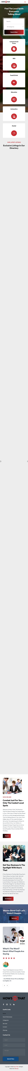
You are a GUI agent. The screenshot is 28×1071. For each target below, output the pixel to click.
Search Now (14, 32)
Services (5, 1023)
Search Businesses (7, 1017)
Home (4, 1013)
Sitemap (5, 1030)
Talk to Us (14, 918)
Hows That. (16, 1066)
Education (14, 92)
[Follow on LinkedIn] (13, 1004)
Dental (14, 126)
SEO (14, 58)
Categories (6, 1020)
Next (7, 985)
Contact (5, 1027)
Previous (4, 985)
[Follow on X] (10, 1004)
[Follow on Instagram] (7, 1004)
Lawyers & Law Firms (14, 42)
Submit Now (10, 1059)
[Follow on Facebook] (3, 1004)
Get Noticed (8, 898)
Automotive (14, 109)
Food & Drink (14, 75)
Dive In (7, 836)
